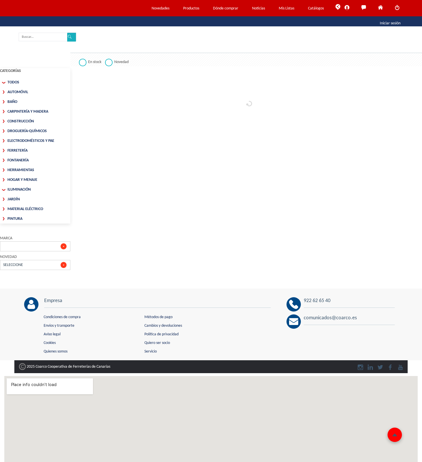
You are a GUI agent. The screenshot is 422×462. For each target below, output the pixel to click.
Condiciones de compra (62, 317)
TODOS (13, 82)
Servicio (150, 351)
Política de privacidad (161, 334)
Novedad (121, 62)
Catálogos (316, 8)
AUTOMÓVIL (17, 92)
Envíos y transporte (59, 326)
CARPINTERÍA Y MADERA (27, 111)
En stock (94, 62)
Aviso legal (52, 334)
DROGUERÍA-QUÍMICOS (27, 131)
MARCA (6, 238)
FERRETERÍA (17, 150)
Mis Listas (286, 8)
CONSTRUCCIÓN (20, 121)
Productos (191, 8)
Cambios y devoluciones (163, 326)
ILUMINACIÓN (19, 189)
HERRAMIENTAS (20, 170)
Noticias (258, 8)
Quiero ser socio (157, 343)
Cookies (50, 343)
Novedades (160, 8)
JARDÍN (13, 199)
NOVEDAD (8, 257)
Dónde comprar (225, 8)
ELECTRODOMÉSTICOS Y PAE (30, 141)
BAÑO (12, 102)
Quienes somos (55, 351)
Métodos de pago (158, 317)
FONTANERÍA (18, 160)
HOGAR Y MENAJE (22, 180)
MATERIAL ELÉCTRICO (25, 209)
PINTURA (14, 219)
